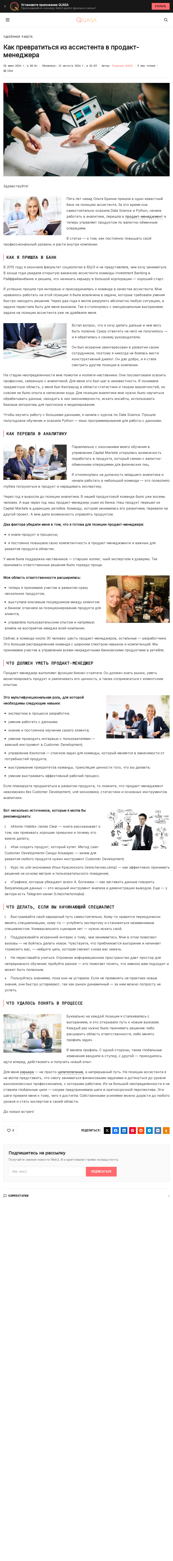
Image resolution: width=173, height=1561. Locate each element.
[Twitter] (107, 1130)
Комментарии (18, 1196)
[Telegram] (149, 1130)
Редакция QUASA (122, 65)
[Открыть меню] (7, 20)
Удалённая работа (18, 37)
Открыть (160, 6)
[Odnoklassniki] (166, 1130)
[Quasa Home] (86, 19)
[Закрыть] (5, 6)
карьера (27, 1072)
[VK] (157, 1130)
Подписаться (101, 1171)
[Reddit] (141, 1130)
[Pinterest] (132, 1130)
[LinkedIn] (124, 1130)
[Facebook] (115, 1130)
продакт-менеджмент (144, 216)
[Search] (166, 20)
